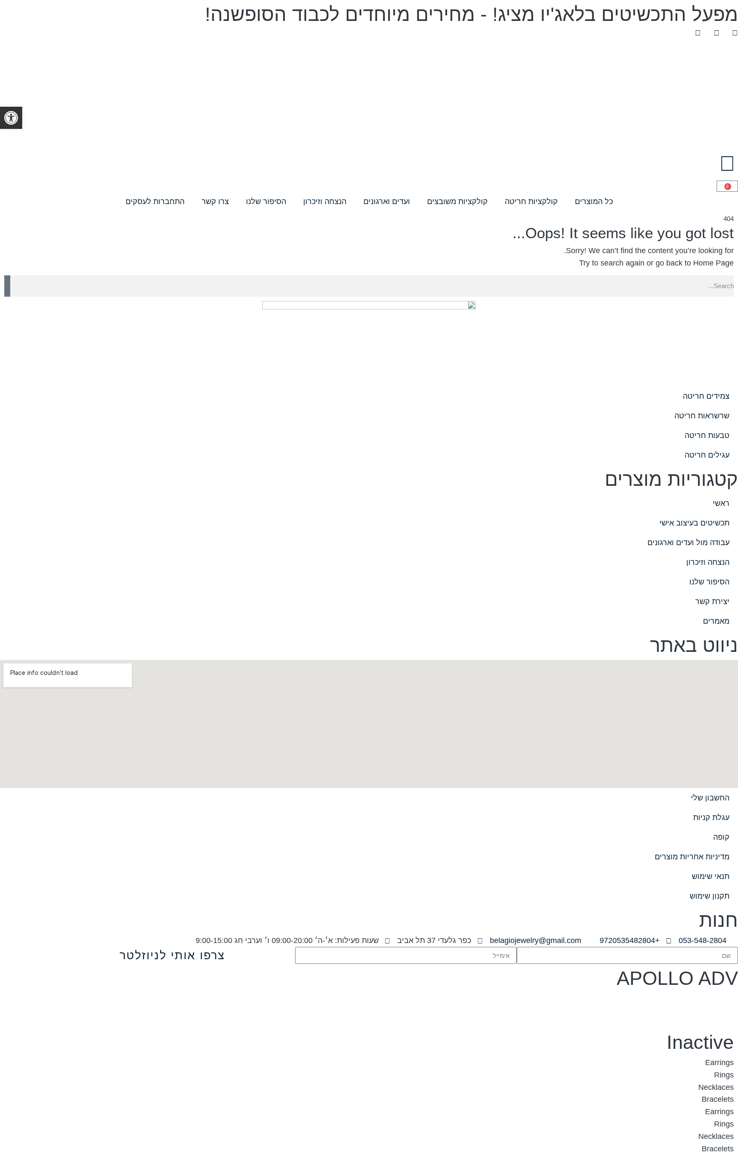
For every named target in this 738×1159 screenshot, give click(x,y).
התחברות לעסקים (155, 201)
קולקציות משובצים (457, 201)
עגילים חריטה (707, 455)
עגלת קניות (711, 817)
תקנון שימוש (709, 896)
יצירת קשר (712, 601)
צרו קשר (215, 201)
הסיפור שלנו (266, 201)
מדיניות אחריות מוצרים (692, 856)
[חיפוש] (7, 286)
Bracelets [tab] (718, 1099)
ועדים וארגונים (386, 201)
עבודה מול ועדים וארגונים (688, 542)
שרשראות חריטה (701, 416)
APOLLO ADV (677, 978)
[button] (11, 118)
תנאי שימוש (710, 876)
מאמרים (716, 621)
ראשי (721, 503)
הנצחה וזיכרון (324, 201)
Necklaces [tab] (716, 1087)
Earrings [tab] (719, 1062)
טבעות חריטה (707, 435)
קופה (721, 837)
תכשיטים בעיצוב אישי (694, 523)
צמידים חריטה (706, 396)
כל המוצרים (594, 201)
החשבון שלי (710, 798)
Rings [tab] (724, 1075)
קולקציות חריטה (531, 201)
